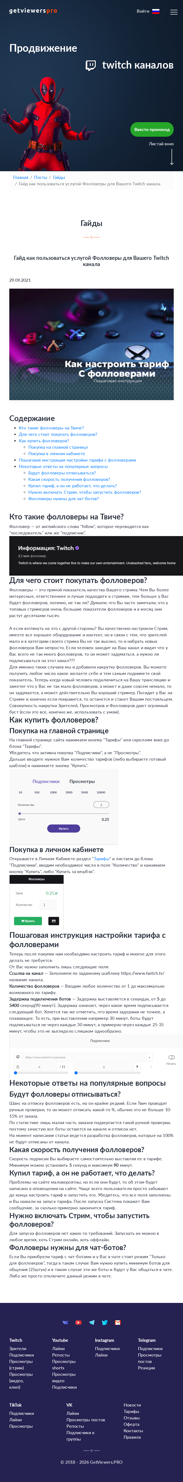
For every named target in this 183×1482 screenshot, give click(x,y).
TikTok (15, 1404)
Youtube (60, 1340)
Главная (20, 177)
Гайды (59, 177)
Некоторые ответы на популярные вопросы (63, 466)
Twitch (15, 1340)
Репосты (61, 1354)
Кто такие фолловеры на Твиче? (51, 427)
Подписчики (21, 1354)
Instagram (104, 1340)
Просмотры (21, 1426)
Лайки (58, 1348)
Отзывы (132, 1417)
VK (69, 1404)
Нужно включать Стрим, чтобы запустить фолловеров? (84, 492)
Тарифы (101, 858)
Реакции (146, 1367)
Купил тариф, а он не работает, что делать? (72, 485)
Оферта (131, 1424)
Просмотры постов (85, 1419)
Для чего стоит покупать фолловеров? (58, 434)
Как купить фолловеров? (44, 440)
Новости (132, 1404)
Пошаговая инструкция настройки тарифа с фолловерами (77, 459)
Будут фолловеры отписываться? (62, 472)
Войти (143, 11)
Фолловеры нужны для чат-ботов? (63, 498)
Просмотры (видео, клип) (21, 1380)
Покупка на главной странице (58, 447)
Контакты (133, 1430)
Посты (40, 177)
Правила (132, 1437)
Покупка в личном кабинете (56, 453)
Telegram (147, 1340)
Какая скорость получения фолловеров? (69, 479)
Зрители (17, 1348)
